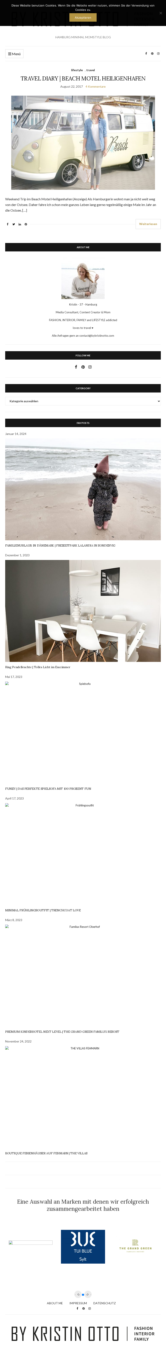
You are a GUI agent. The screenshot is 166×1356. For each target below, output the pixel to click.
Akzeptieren (83, 17)
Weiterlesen (148, 224)
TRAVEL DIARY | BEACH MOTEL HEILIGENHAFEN (83, 78)
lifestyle (77, 70)
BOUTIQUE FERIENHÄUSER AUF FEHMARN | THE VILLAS (46, 1153)
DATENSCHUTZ (104, 1303)
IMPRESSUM (78, 1303)
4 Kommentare (96, 86)
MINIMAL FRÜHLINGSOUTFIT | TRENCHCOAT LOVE (43, 910)
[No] (160, 13)
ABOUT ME (55, 1303)
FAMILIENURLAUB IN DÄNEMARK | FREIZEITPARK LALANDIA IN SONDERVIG (60, 545)
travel (90, 70)
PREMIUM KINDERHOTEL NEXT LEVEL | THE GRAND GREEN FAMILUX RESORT (62, 1032)
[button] (83, 1295)
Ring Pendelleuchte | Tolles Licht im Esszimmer (37, 667)
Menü (16, 54)
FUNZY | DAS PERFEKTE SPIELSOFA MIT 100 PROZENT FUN (48, 789)
